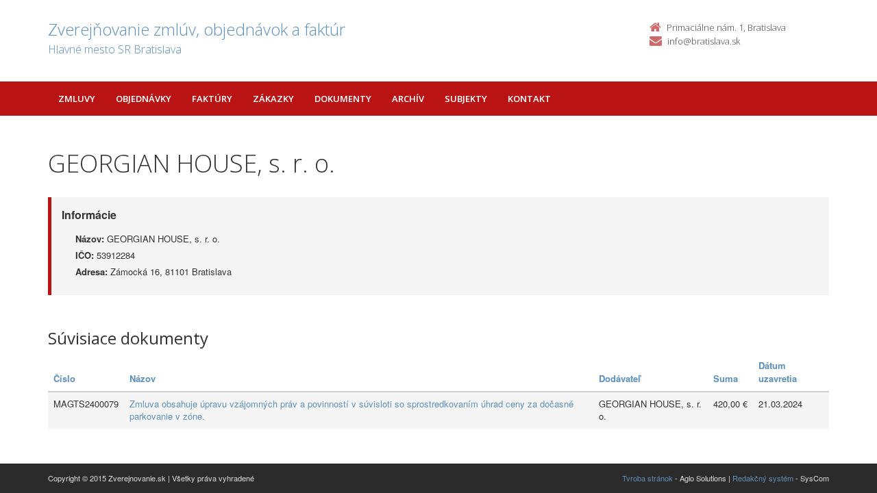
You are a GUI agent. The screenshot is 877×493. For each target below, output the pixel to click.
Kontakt (529, 98)
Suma (725, 378)
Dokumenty (342, 98)
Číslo (64, 378)
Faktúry (212, 98)
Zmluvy (76, 98)
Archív (408, 98)
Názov (142, 378)
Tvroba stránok (647, 477)
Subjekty (466, 98)
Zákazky (273, 98)
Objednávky (143, 98)
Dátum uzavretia (777, 372)
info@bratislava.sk (703, 41)
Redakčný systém (762, 477)
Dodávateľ (620, 378)
